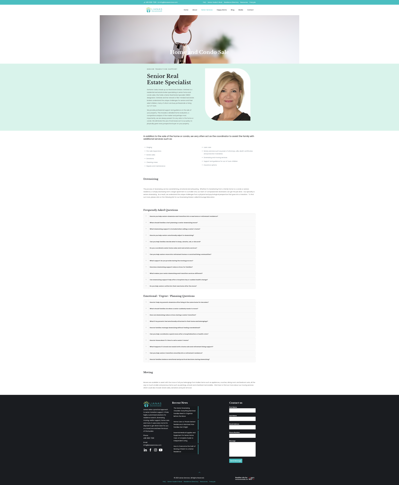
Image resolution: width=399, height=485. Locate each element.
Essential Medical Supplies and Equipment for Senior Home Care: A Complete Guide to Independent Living (184, 437)
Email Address (234, 424)
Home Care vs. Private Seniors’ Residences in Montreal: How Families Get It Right (185, 424)
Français (253, 2)
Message (232, 441)
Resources (244, 2)
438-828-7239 (151, 2)
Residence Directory (231, 2)
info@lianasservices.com (169, 2)
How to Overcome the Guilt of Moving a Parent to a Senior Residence (185, 449)
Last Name (233, 415)
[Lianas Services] (154, 10)
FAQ (204, 2)
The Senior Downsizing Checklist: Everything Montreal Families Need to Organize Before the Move (184, 412)
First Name (233, 407)
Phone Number (234, 432)
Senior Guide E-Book (215, 2)
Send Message (235, 461)
